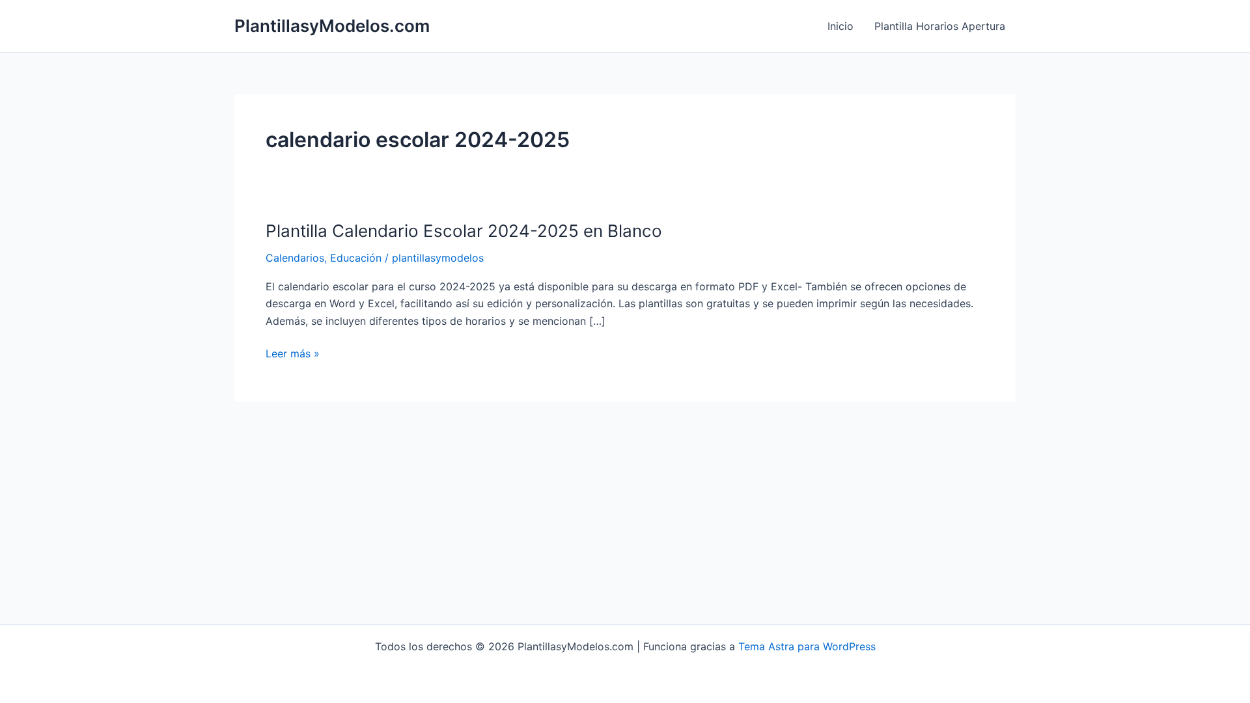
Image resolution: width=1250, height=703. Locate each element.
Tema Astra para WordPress (807, 646)
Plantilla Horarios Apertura (939, 26)
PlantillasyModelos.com (332, 26)
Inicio (840, 26)
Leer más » (293, 354)
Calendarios (295, 257)
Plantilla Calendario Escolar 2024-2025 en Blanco (464, 231)
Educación (356, 257)
